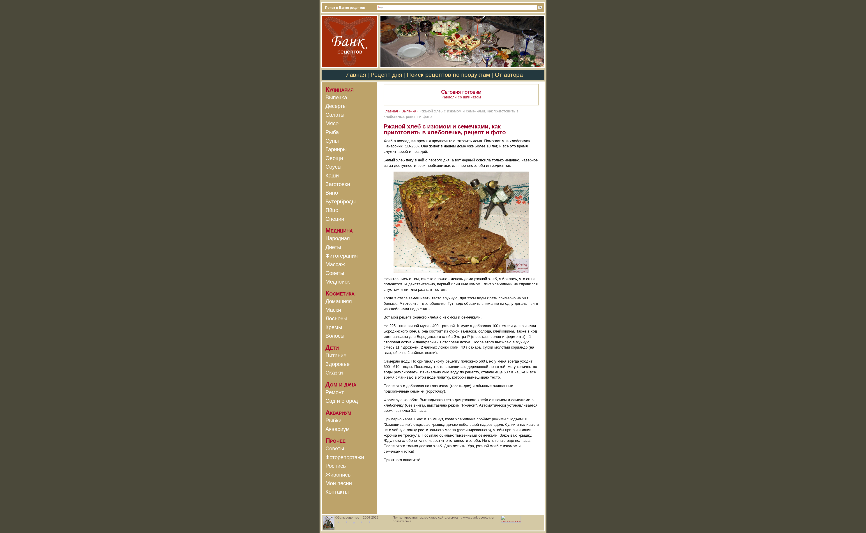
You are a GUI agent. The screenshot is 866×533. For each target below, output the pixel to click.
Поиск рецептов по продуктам (448, 74)
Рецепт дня (386, 74)
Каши (332, 175)
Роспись (335, 466)
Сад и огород (341, 401)
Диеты (333, 247)
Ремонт (334, 392)
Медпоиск (337, 282)
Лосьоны (336, 318)
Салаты (334, 115)
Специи (334, 219)
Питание (335, 355)
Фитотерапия (341, 256)
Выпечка (336, 97)
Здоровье (337, 364)
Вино (331, 193)
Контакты (337, 492)
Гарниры (336, 149)
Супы (332, 141)
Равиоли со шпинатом (461, 97)
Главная (354, 74)
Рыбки (333, 420)
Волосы (334, 336)
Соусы (333, 167)
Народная (337, 238)
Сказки (334, 373)
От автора (509, 74)
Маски (333, 310)
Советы (334, 273)
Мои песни (338, 483)
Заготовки (337, 184)
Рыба (332, 132)
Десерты (336, 106)
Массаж (335, 264)
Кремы (333, 327)
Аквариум (337, 429)
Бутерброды (340, 201)
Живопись (338, 475)
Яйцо (331, 210)
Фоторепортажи (344, 457)
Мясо (332, 123)
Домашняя (338, 301)
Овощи (334, 158)
